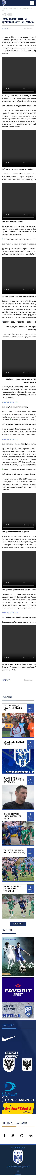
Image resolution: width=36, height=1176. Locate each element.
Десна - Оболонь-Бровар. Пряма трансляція (12, 888)
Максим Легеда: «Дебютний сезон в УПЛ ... (13, 707)
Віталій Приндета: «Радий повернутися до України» (14, 780)
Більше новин (18, 924)
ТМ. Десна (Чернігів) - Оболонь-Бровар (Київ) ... (14, 852)
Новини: (7, 14)
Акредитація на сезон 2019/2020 (14, 743)
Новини (7, 697)
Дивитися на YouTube (10, 402)
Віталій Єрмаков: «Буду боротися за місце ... (12, 816)
